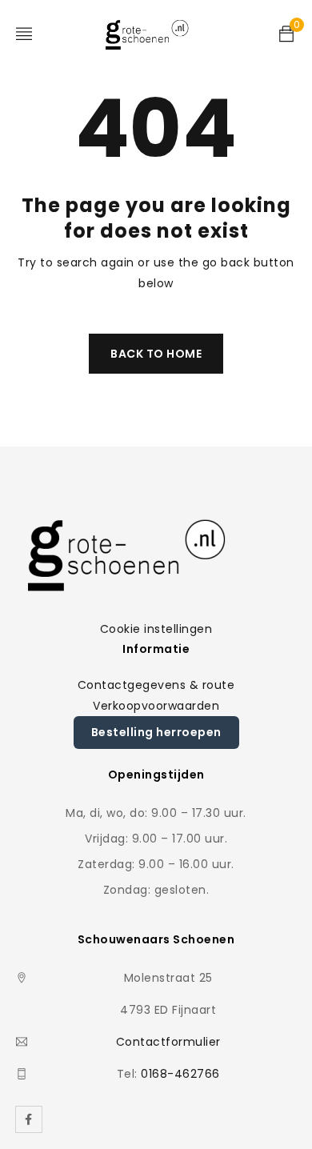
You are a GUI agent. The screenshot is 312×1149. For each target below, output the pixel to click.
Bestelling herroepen (156, 732)
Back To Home (156, 354)
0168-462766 (180, 1074)
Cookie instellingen (156, 629)
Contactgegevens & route (156, 685)
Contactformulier (168, 1042)
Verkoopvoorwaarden (156, 706)
